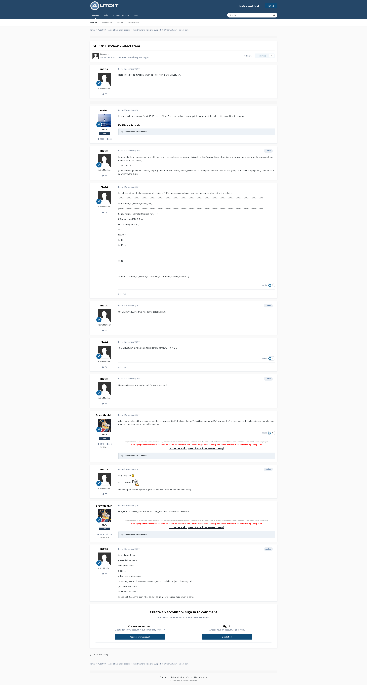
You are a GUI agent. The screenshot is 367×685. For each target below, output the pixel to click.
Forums (93, 22)
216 (110, 444)
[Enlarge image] (132, 475)
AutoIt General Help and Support (135, 57)
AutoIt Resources (120, 15)
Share (248, 55)
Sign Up (271, 5)
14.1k (101, 444)
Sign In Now (227, 637)
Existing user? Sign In (250, 6)
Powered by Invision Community (183, 681)
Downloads (107, 22)
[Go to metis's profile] (95, 56)
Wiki (106, 15)
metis (106, 54)
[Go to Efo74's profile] (104, 197)
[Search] (274, 15)
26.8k (101, 139)
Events (120, 22)
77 (105, 94)
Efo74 (104, 187)
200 (110, 139)
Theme (163, 677)
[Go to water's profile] (104, 120)
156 (105, 212)
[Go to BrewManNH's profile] (104, 425)
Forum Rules (133, 22)
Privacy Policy (177, 677)
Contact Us (191, 677)
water (104, 110)
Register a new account (140, 637)
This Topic (263, 15)
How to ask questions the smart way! (196, 448)
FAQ (136, 15)
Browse (95, 15)
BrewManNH (104, 415)
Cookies (203, 677)
